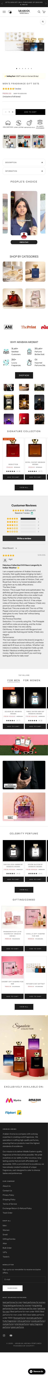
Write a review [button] (24, 538)
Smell (5, 1234)
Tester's (6, 1257)
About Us (7, 1186)
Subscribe (13, 1288)
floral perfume (19, 1318)
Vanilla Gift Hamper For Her (35, 935)
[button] (9, 88)
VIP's (5, 1252)
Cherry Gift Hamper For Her (12, 983)
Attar (5, 1243)
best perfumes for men (12, 1302)
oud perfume (8, 1324)
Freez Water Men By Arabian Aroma (35, 712)
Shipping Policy (9, 1199)
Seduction (13, 464)
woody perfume (38, 1321)
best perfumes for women (34, 1302)
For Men (13, 680)
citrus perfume (23, 1321)
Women (6, 1230)
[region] (24, 1047)
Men (5, 1225)
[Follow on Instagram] (4, 1335)
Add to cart (30, 112)
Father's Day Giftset (35, 984)
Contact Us (7, 1190)
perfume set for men (28, 1308)
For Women (32, 680)
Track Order (7, 1213)
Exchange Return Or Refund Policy (17, 1208)
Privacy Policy (8, 1195)
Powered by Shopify (24, 1346)
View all (24, 487)
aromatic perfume (34, 1318)
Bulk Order (7, 1248)
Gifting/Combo (9, 1239)
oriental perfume (22, 1324)
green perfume (17, 1327)
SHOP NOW (24, 375)
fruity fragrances (9, 1321)
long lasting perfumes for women (17, 1305)
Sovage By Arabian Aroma (13, 712)
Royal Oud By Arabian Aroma (35, 463)
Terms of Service (10, 1204)
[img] (8, 555)
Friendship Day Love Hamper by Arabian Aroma (12, 934)
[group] (24, 745)
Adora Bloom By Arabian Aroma (35, 865)
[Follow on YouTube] (11, 1335)
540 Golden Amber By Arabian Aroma (13, 865)
